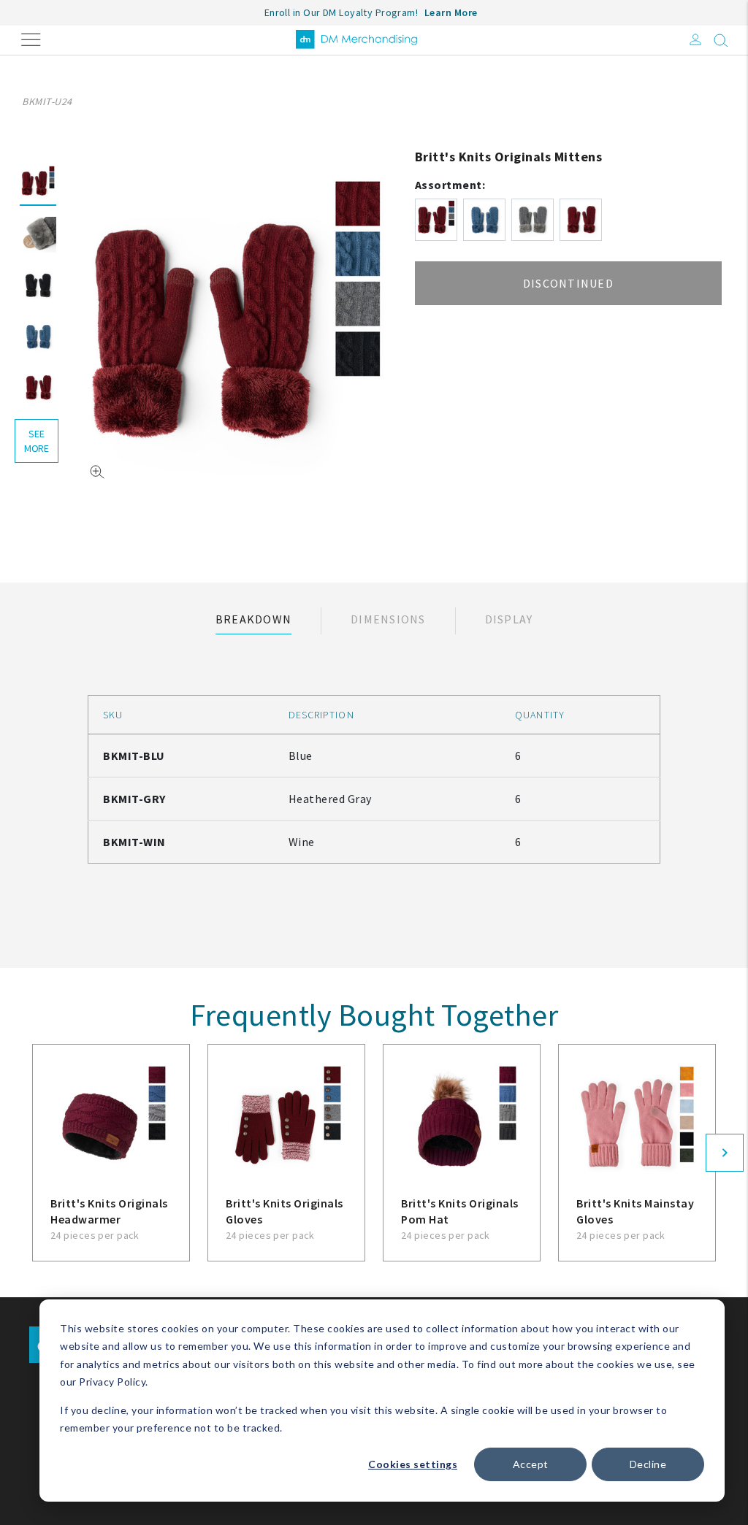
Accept (531, 1464)
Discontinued (568, 283)
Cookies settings (412, 1464)
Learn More (451, 12)
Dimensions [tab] (388, 619)
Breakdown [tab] (253, 619)
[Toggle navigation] (31, 38)
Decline (648, 1464)
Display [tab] (509, 619)
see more (36, 441)
